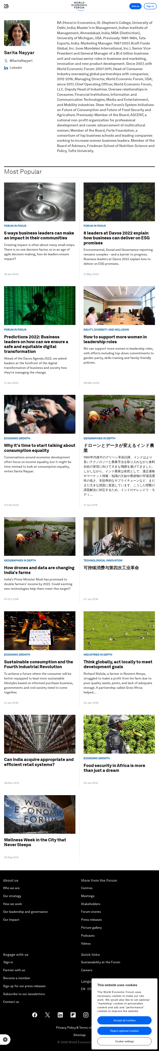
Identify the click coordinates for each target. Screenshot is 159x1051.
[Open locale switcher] (5, 1039)
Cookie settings (124, 1041)
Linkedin (16, 67)
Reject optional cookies (124, 1030)
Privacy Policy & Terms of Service (79, 1027)
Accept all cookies (125, 1020)
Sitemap (79, 1035)
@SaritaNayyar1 (21, 61)
